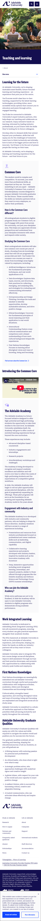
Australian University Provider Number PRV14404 (20, 863)
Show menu (5, 74)
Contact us (25, 853)
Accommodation (27, 848)
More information (30, 915)
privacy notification (20, 903)
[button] (38, 894)
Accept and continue (11, 914)
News (4, 853)
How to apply (7, 827)
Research (5, 822)
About (24, 822)
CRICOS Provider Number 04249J (15, 865)
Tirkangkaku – (14, 859)
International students (30, 837)
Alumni (5, 844)
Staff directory (27, 844)
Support (25, 831)
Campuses (25, 827)
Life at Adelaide (27, 818)
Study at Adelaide (8, 818)
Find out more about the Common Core (16, 361)
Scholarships (7, 848)
